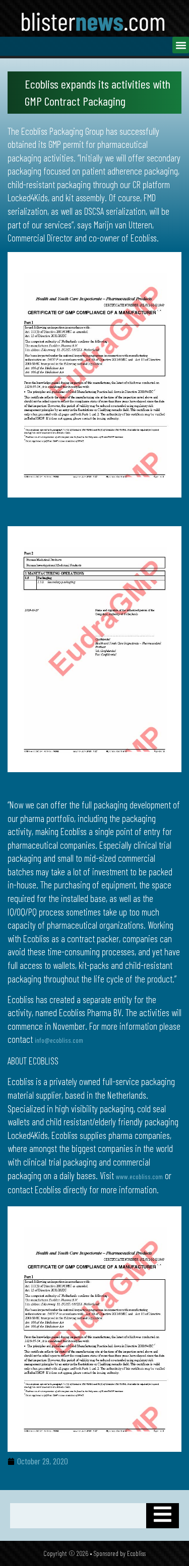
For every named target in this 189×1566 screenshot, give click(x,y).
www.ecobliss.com (139, 1176)
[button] (180, 45)
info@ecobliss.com (59, 1040)
